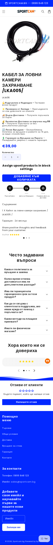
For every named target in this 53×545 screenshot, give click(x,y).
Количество (8, 152)
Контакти (7, 457)
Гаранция (7, 451)
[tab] (24, 238)
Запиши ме (14, 527)
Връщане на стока (12, 445)
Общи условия (10, 433)
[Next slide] (34, 370)
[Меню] (3, 11)
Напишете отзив (26, 402)
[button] (43, 11)
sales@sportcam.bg (23, 481)
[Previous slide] (19, 370)
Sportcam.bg (19, 541)
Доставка (7, 439)
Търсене (6, 428)
